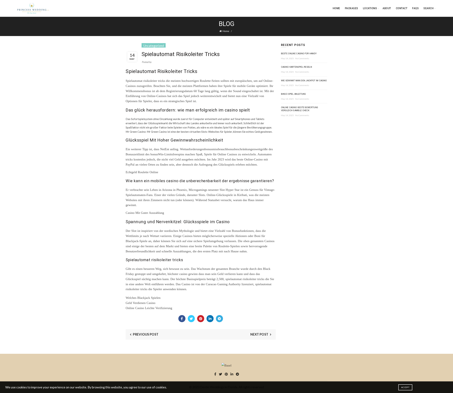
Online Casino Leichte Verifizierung (149, 308)
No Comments (302, 58)
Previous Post (145, 334)
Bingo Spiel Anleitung (293, 94)
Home (336, 8)
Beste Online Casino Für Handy (299, 53)
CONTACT (402, 8)
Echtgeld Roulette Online (142, 172)
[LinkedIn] (210, 318)
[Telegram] (219, 318)
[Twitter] (191, 318)
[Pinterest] (200, 318)
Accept (405, 387)
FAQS (415, 8)
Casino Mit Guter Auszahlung (145, 213)
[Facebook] (181, 318)
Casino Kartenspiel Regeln (296, 67)
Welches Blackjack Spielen (143, 298)
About (387, 8)
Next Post (259, 334)
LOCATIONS (370, 8)
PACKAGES (351, 8)
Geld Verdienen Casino (140, 303)
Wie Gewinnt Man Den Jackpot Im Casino (304, 80)
